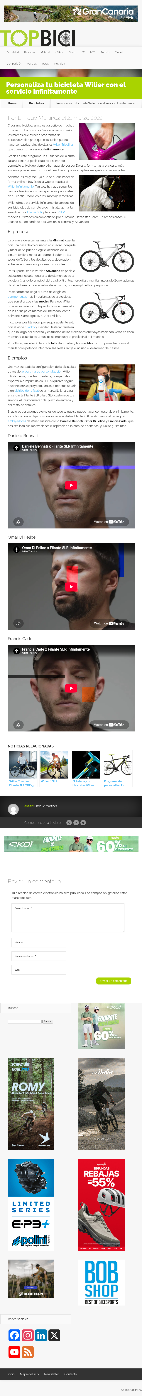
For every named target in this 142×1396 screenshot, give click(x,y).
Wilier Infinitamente (21, 186)
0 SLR (61, 212)
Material (45, 52)
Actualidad (13, 52)
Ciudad (119, 52)
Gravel (72, 52)
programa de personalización (42, 371)
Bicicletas (29, 52)
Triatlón (105, 52)
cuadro (30, 327)
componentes (17, 296)
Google (69, 823)
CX (83, 52)
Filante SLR (34, 212)
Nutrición (59, 63)
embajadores (17, 421)
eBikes (59, 52)
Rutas (45, 63)
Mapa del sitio (29, 1374)
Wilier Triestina (63, 144)
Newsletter (51, 1374)
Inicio (11, 1374)
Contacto (70, 1374)
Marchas (32, 63)
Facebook (76, 823)
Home (12, 103)
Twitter (83, 823)
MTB (92, 52)
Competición (14, 63)
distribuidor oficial (26, 390)
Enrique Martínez (39, 118)
